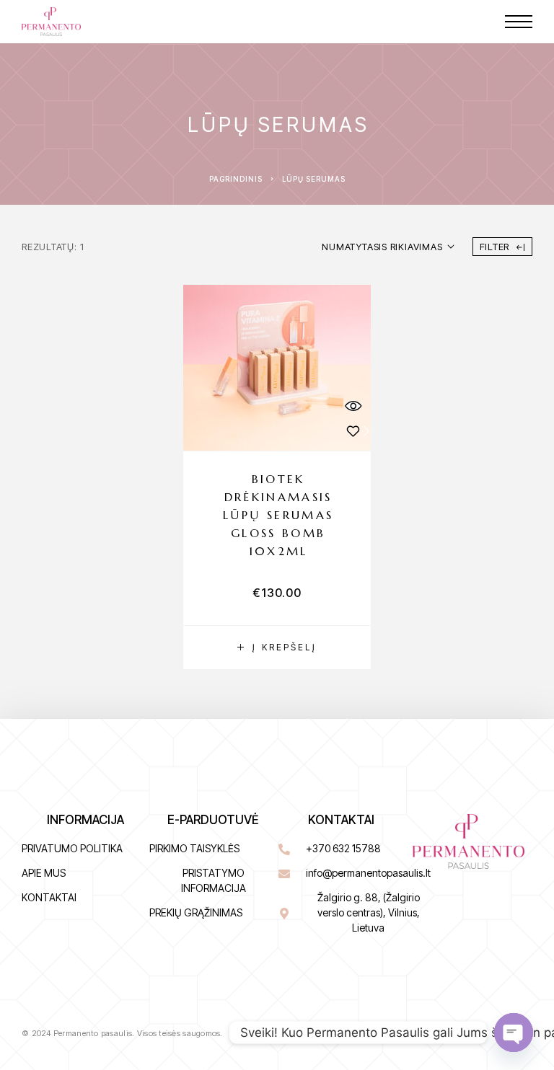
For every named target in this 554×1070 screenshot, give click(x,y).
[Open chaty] (513, 1032)
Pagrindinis (236, 178)
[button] (277, 647)
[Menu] (518, 21)
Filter (495, 246)
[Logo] (51, 21)
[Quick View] (353, 405)
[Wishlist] (353, 430)
